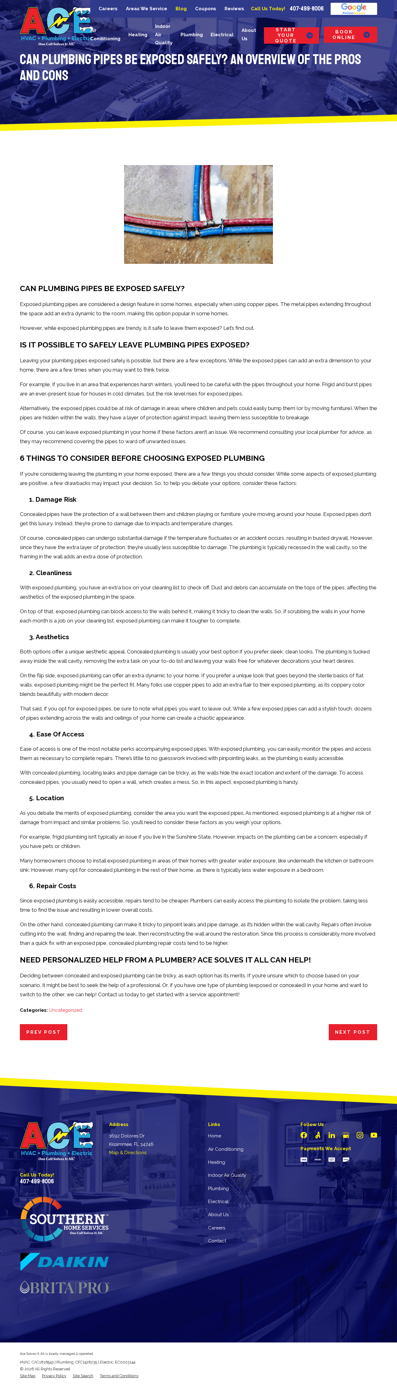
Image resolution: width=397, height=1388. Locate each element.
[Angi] (317, 1135)
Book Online (343, 34)
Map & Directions (127, 1152)
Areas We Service (146, 8)
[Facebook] (304, 1135)
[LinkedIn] (331, 1135)
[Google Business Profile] (346, 1135)
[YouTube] (374, 1135)
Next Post (353, 1032)
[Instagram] (360, 1135)
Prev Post (43, 1032)
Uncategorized (65, 1010)
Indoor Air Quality (227, 1175)
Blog (181, 8)
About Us (218, 1214)
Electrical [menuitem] (222, 34)
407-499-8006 (307, 9)
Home (214, 1136)
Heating (216, 1162)
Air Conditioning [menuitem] (105, 34)
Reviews (234, 8)
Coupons (205, 8)
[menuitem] (27, 1376)
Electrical (218, 1201)
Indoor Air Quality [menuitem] (163, 35)
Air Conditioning (225, 1149)
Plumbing (218, 1188)
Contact (217, 1241)
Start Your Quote (286, 35)
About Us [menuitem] (249, 34)
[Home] (56, 26)
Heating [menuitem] (137, 34)
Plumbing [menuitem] (192, 34)
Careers (108, 8)
